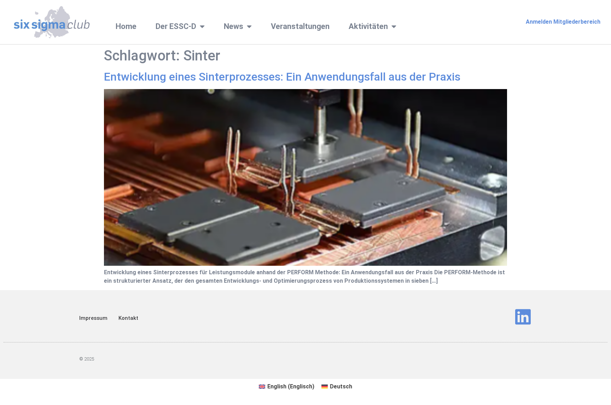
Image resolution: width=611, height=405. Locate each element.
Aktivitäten (368, 26)
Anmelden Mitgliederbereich (563, 21)
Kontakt (128, 318)
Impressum (93, 318)
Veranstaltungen (300, 26)
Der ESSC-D (176, 26)
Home (126, 26)
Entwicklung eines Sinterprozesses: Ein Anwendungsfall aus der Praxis (282, 76)
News (233, 26)
